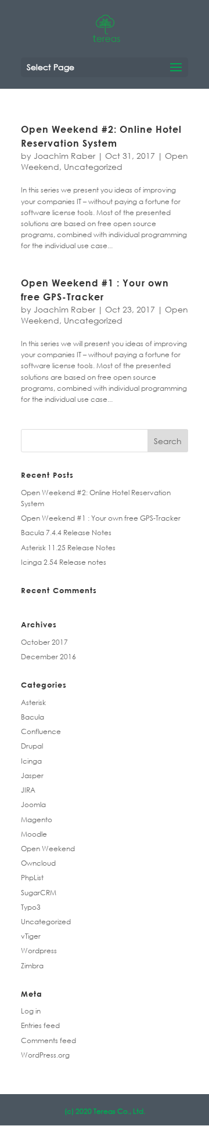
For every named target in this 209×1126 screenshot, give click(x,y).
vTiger (31, 936)
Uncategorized (93, 166)
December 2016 (48, 657)
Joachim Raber (64, 155)
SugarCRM (38, 893)
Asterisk (33, 702)
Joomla (33, 804)
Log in (31, 1011)
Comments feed (48, 1040)
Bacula (32, 717)
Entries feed (40, 1025)
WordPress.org (45, 1055)
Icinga (31, 761)
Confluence (41, 731)
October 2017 (44, 642)
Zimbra (32, 966)
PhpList (32, 877)
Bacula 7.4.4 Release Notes (66, 532)
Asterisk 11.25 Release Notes (68, 548)
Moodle (34, 834)
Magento (36, 819)
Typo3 (31, 907)
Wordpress (39, 951)
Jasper (32, 775)
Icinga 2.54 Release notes (63, 562)
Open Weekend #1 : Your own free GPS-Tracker (101, 518)
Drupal (32, 746)
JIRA (28, 790)
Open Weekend (48, 848)
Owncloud (38, 863)
